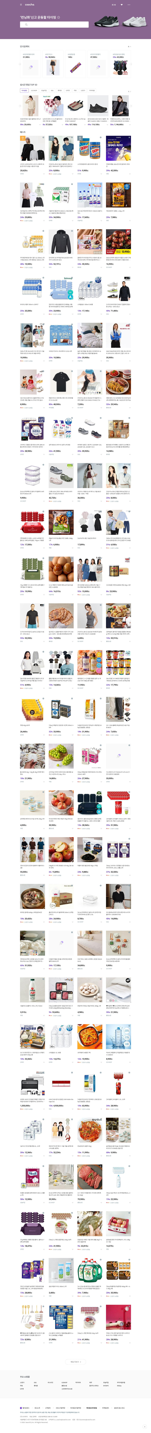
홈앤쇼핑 (64, 1385)
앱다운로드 (26, 1408)
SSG (52, 90)
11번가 (83, 90)
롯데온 (60, 90)
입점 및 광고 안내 (119, 1408)
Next (131, 64)
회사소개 (37, 1408)
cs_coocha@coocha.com (62, 1419)
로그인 (114, 5)
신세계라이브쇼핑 (67, 1389)
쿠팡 (75, 90)
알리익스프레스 (94, 1385)
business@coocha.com (87, 1419)
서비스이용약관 (60, 1408)
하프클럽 (24, 90)
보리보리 (106, 1385)
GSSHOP (64, 1382)
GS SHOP (34, 90)
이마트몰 (92, 90)
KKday (119, 1385)
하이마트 (78, 1382)
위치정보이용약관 (75, 1408)
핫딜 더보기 (75, 1362)
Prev (20, 64)
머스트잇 (50, 1382)
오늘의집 (44, 90)
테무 (90, 1382)
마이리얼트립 (121, 1382)
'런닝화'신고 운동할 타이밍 (38, 17)
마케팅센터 (105, 1408)
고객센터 (48, 1408)
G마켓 (68, 90)
